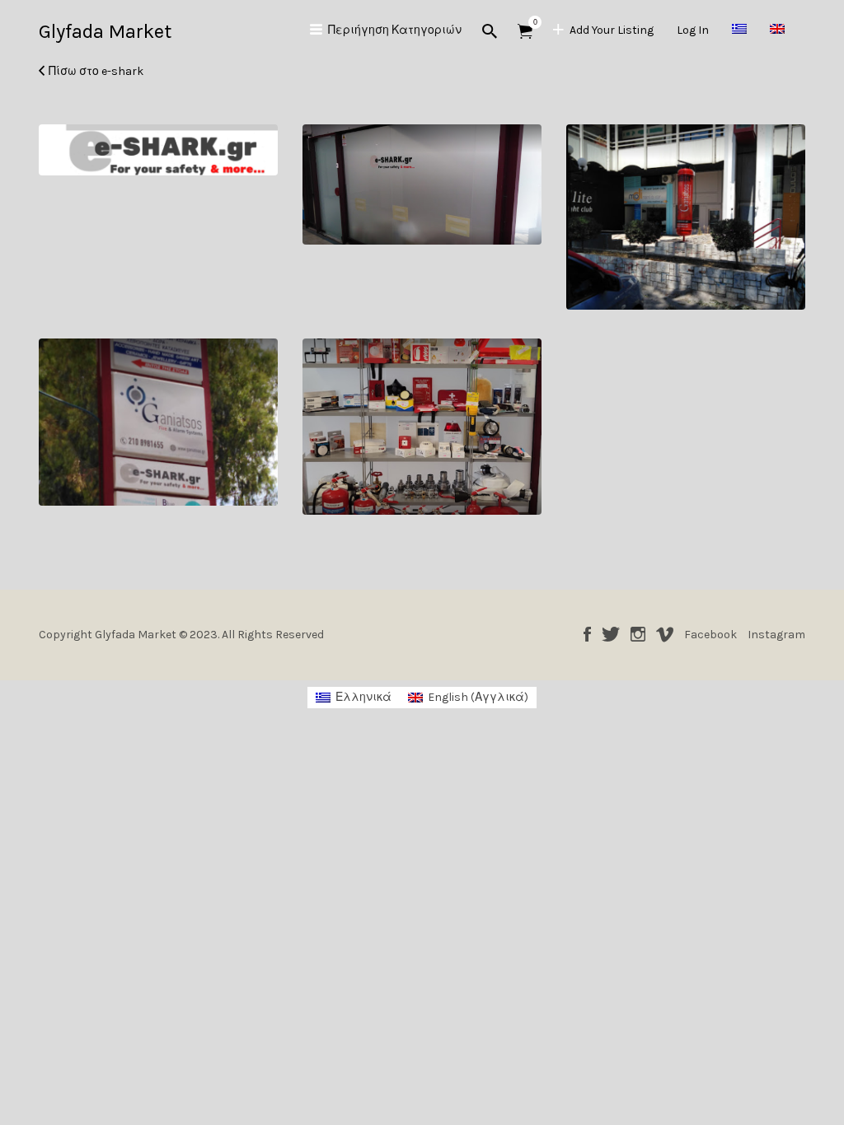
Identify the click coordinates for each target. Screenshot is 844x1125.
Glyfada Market (105, 31)
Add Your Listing (612, 30)
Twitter (611, 634)
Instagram (638, 634)
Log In (693, 30)
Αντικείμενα (525, 31)
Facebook (587, 634)
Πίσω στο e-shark (96, 71)
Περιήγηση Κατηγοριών (395, 30)
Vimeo (664, 634)
